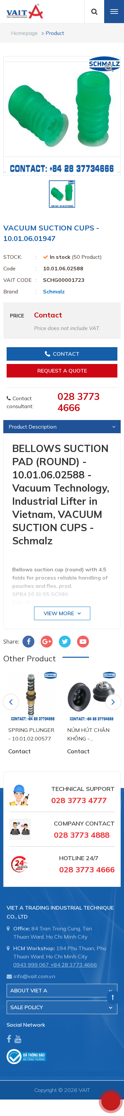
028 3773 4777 (79, 800)
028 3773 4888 (81, 835)
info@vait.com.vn (34, 976)
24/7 (91, 858)
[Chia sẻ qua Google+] (47, 642)
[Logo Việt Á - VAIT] (21, 10)
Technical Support (83, 789)
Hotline (71, 858)
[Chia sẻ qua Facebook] (28, 642)
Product (55, 33)
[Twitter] (65, 642)
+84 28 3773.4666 (73, 964)
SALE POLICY (26, 1007)
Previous (11, 701)
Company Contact (84, 823)
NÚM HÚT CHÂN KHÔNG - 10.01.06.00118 (88, 735)
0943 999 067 (31, 964)
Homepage (24, 33)
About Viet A (28, 990)
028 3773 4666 (79, 401)
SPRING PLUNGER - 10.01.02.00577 (31, 734)
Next (114, 701)
